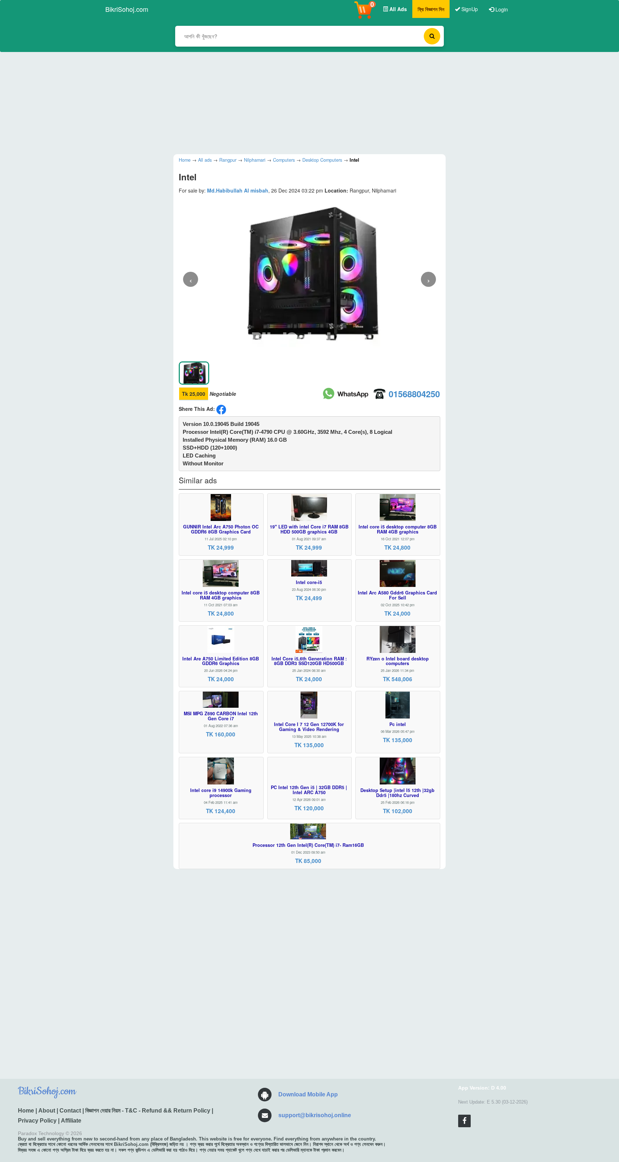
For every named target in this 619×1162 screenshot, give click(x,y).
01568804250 (414, 394)
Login (501, 9)
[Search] (432, 36)
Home (26, 1111)
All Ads (397, 9)
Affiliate (71, 1121)
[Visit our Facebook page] (464, 1121)
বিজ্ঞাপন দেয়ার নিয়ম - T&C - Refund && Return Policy (147, 1111)
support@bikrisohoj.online (314, 1115)
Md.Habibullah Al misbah (237, 190)
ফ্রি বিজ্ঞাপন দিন (431, 9)
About (46, 1111)
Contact (70, 1111)
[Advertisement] (304, 102)
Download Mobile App (308, 1094)
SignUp (469, 9)
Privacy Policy (37, 1121)
